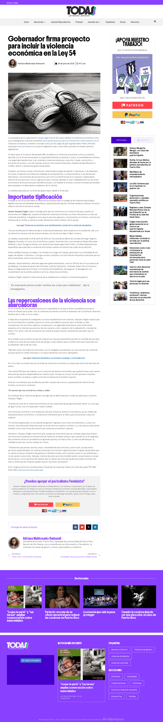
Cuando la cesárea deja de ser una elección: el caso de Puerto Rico (138, 614)
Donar (123, 22)
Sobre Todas (12, 3)
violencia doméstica (120, 656)
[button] (75, 527)
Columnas (137, 683)
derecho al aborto (119, 649)
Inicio (26, 22)
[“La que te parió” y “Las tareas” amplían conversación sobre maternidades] (81, 664)
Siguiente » (82, 623)
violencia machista (119, 663)
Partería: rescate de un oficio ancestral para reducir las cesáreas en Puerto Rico (62, 614)
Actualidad (132, 676)
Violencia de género (143, 649)
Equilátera (110, 22)
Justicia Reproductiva (60, 22)
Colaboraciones (118, 683)
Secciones (38, 22)
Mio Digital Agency (113, 719)
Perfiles (132, 696)
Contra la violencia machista (124, 690)
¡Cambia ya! (93, 22)
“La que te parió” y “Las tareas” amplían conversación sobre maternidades (20, 616)
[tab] (121, 140)
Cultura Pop (116, 696)
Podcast (79, 22)
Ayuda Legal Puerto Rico (49, 138)
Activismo (115, 676)
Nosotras (135, 22)
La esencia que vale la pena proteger (99, 613)
